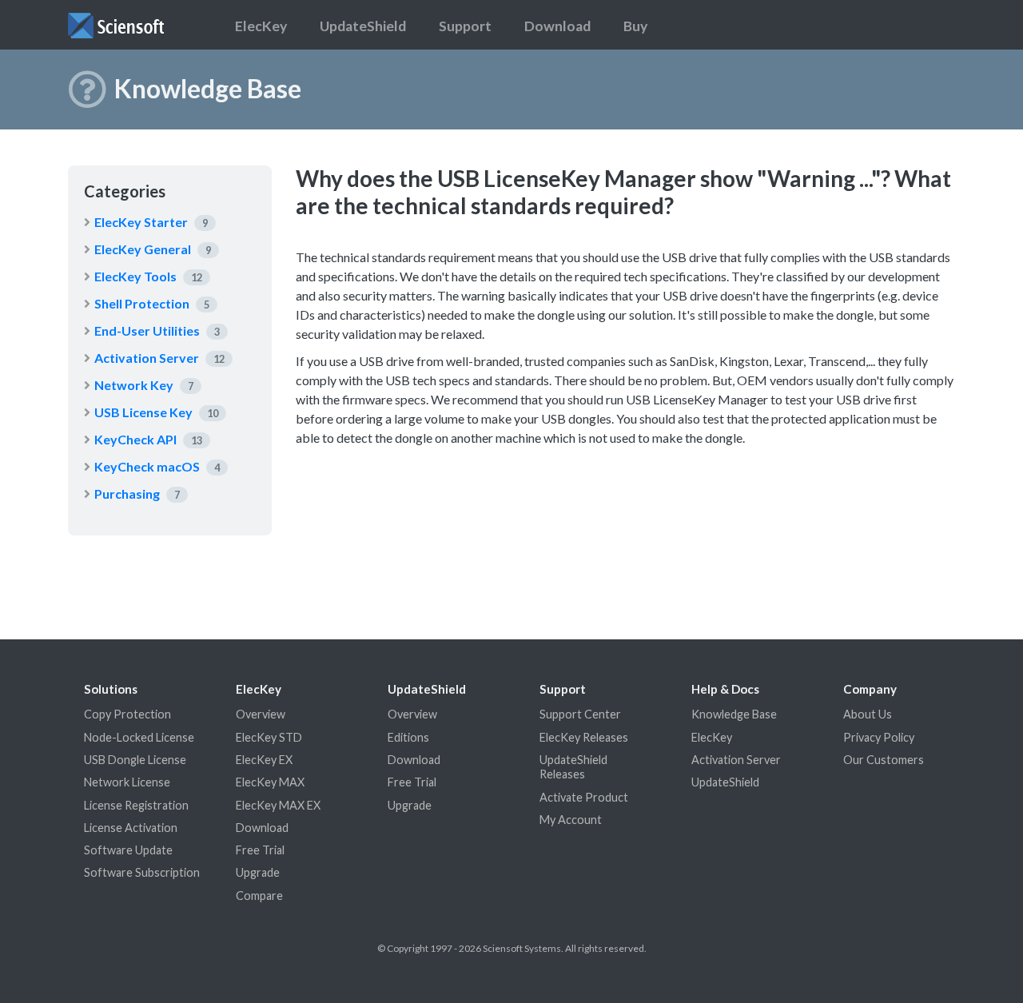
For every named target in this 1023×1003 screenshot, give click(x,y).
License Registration (136, 805)
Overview (260, 714)
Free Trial (260, 850)
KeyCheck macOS (147, 466)
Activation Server (146, 357)
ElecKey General (142, 249)
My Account (570, 819)
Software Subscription (142, 872)
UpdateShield (363, 26)
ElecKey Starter (141, 221)
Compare (259, 895)
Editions (408, 737)
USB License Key (143, 412)
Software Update (128, 850)
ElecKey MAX (270, 782)
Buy (635, 26)
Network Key (133, 384)
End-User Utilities (147, 330)
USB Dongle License (135, 759)
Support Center (580, 714)
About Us (867, 714)
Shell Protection (141, 303)
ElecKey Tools (135, 276)
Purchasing (127, 493)
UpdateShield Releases (573, 767)
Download (557, 26)
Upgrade (258, 872)
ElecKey (261, 26)
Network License (127, 782)
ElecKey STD (269, 737)
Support (465, 26)
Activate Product (583, 797)
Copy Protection (127, 714)
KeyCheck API (135, 439)
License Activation (130, 827)
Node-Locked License (139, 737)
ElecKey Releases (583, 737)
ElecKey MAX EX (278, 805)
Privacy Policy (878, 737)
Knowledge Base (734, 714)
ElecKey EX (264, 759)
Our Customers (883, 759)
